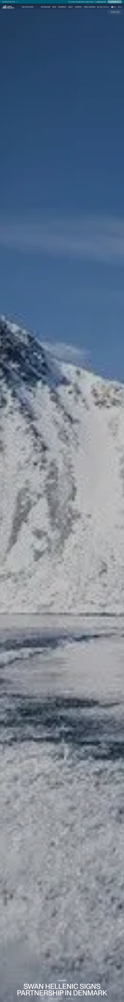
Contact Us (114, 1)
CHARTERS (78, 7)
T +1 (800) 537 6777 (100, 2)
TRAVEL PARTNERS (89, 7)
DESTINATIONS (45, 7)
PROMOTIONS (115, 12)
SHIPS (54, 7)
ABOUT (70, 7)
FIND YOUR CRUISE (27, 7)
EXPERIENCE (62, 7)
